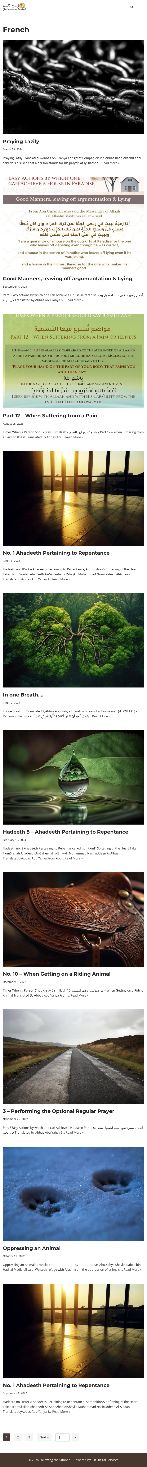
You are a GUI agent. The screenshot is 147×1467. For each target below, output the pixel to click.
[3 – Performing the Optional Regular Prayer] (73, 1056)
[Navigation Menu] (139, 7)
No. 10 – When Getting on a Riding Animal (57, 974)
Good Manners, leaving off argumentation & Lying (67, 278)
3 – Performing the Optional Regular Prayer (58, 1111)
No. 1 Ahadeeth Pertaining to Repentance (56, 553)
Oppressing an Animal (32, 1248)
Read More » (111, 163)
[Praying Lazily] (73, 87)
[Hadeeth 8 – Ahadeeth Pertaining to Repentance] (73, 777)
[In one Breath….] (73, 640)
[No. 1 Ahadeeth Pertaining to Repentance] (73, 498)
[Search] (131, 7)
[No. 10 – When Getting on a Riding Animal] (73, 919)
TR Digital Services (105, 1460)
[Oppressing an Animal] (73, 1194)
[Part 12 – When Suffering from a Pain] (73, 361)
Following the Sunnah (54, 1460)
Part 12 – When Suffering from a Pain (50, 416)
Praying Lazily (21, 141)
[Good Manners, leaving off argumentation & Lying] (73, 224)
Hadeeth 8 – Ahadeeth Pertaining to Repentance (65, 832)
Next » (44, 1437)
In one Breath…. (23, 695)
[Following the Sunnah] (14, 7)
